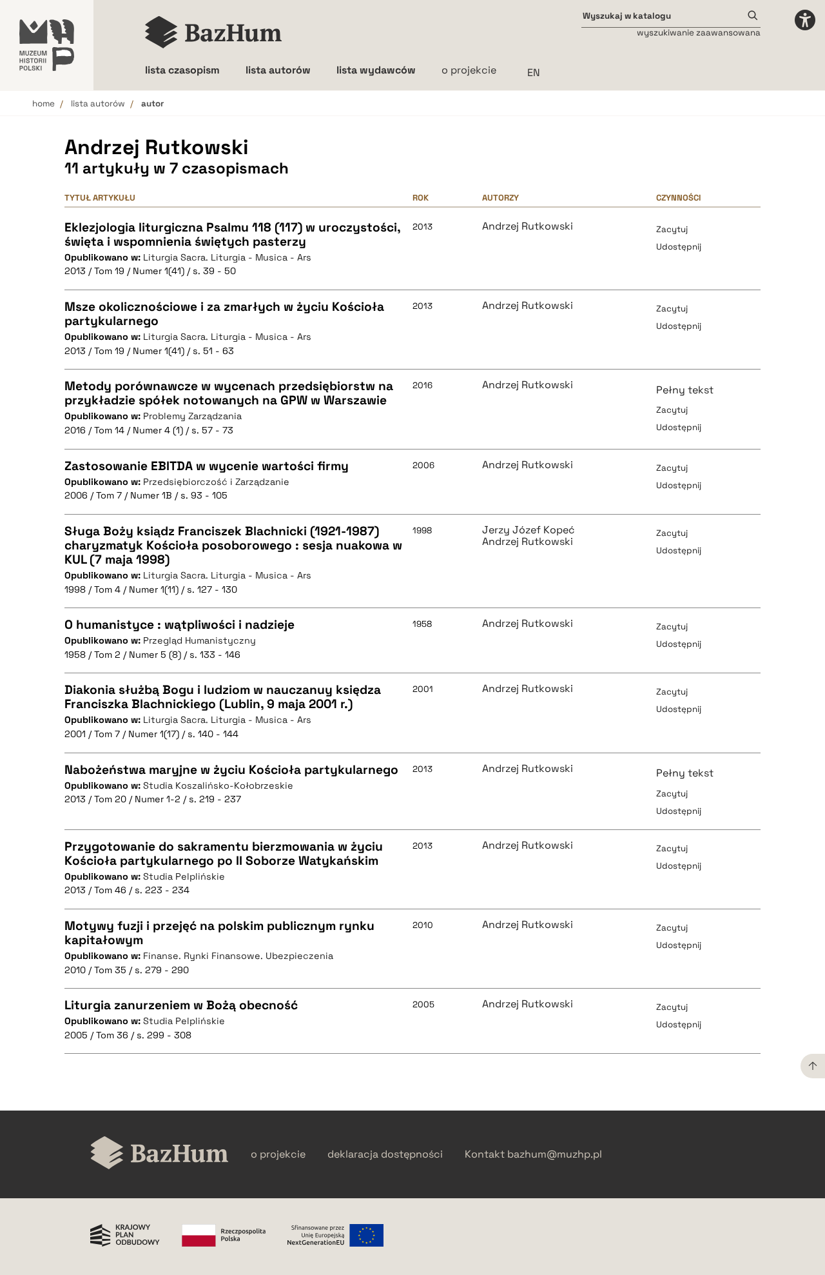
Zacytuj (672, 229)
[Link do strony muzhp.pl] (46, 45)
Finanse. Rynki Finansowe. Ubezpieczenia (238, 956)
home (43, 103)
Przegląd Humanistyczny (199, 640)
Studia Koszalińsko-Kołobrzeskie (218, 785)
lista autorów (98, 103)
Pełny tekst (684, 390)
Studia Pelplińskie (184, 876)
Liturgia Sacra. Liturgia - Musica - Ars (227, 257)
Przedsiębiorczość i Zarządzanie (216, 482)
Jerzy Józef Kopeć (528, 530)
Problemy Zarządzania (192, 416)
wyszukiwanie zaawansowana (699, 32)
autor (152, 103)
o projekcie (469, 70)
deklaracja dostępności (385, 1154)
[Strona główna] (213, 32)
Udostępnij (678, 246)
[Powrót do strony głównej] (159, 1154)
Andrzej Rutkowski (527, 226)
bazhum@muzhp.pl (554, 1154)
